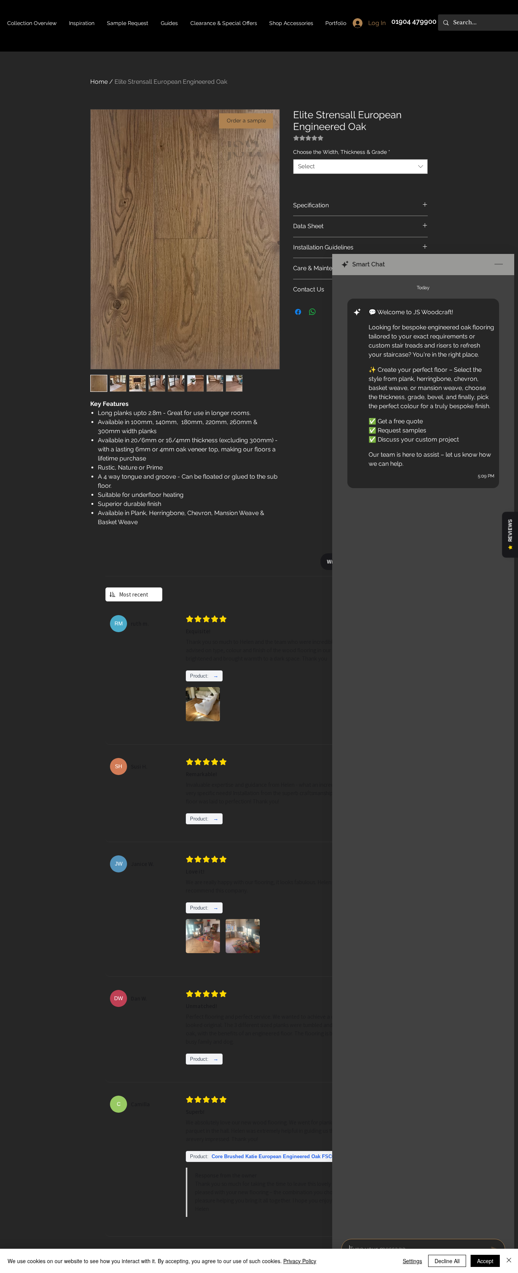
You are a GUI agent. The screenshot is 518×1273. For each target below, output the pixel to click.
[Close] (508, 1261)
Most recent (133, 594)
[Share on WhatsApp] (312, 311)
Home (99, 81)
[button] (169, 23)
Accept (485, 1261)
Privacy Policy (299, 1261)
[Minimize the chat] (499, 264)
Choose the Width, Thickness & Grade (341, 152)
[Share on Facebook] (298, 311)
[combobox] (360, 166)
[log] (423, 754)
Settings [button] (412, 1261)
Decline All (447, 1261)
